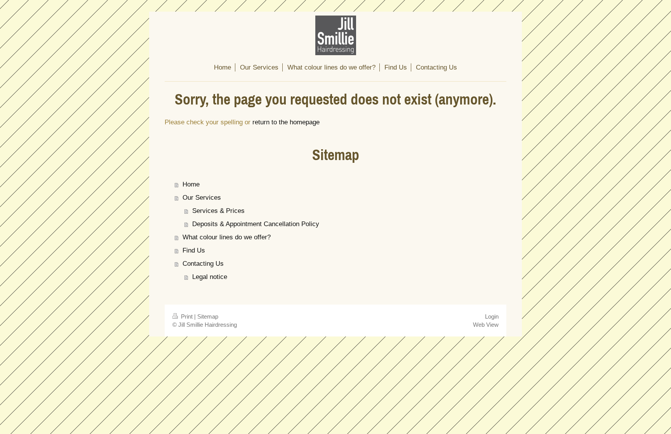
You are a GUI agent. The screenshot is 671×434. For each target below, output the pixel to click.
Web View (486, 324)
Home (191, 184)
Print (186, 316)
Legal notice (209, 277)
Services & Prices (218, 210)
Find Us (194, 250)
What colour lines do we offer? (227, 237)
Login (492, 316)
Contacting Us (203, 263)
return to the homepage (286, 122)
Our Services (202, 197)
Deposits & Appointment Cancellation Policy (255, 224)
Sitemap (207, 316)
